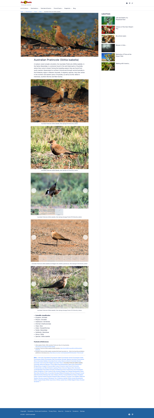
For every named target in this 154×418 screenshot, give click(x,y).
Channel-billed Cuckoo (53, 366)
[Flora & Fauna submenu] (62, 8)
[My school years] (108, 39)
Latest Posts (106, 14)
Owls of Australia (49, 373)
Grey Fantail (67, 369)
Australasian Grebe (78, 357)
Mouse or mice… (121, 45)
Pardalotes (67, 373)
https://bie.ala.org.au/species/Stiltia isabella (45, 346)
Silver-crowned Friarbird (40, 376)
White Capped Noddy (39, 380)
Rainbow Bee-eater (49, 374)
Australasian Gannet (67, 357)
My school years (121, 36)
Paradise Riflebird (59, 373)
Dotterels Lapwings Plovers (55, 368)
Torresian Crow (71, 376)
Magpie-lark (65, 371)
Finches (52, 369)
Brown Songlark (43, 366)
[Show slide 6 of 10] (76, 258)
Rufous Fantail (63, 374)
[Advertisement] (59, 395)
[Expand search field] (133, 3)
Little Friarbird (48, 371)
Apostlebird (47, 357)
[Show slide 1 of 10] (35, 258)
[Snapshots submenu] (71, 8)
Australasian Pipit (49, 359)
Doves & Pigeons (67, 368)
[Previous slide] (33, 190)
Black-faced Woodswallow (61, 364)
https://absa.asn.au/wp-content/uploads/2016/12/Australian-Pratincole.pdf (66, 352)
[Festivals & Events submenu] (51, 8)
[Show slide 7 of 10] (84, 258)
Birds (35, 357)
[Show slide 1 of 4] (35, 212)
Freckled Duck (59, 369)
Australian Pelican (58, 362)
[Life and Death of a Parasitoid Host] (108, 20)
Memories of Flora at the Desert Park (123, 55)
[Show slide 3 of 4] (51, 212)
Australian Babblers (43, 361)
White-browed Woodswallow (75, 378)
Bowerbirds (78, 364)
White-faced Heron (51, 380)
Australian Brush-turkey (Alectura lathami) (60, 361)
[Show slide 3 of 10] (51, 258)
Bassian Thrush (50, 364)
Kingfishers (41, 371)
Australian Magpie (48, 362)
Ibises (35, 371)
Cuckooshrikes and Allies (40, 368)
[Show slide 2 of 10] (43, 258)
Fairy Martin (47, 369)
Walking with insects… (123, 63)
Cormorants (76, 366)
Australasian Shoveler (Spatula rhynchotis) (66, 359)
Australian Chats (38, 362)
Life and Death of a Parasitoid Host (122, 18)
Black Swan (72, 364)
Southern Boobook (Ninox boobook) (56, 376)
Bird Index (41, 357)
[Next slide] (85, 190)
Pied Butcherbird (38, 374)
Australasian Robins (39, 359)
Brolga (36, 366)
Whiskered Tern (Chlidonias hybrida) (58, 378)
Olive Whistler (40, 373)
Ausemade (32, 414)
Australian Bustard (76, 361)
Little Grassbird (57, 371)
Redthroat (70, 374)
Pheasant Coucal (79, 373)
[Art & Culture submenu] (28, 8)
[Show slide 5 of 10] (67, 258)
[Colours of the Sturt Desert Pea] (108, 30)
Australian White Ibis (39, 364)
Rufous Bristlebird (78, 374)
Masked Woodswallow (74, 371)
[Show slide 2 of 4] (43, 212)
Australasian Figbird (56, 357)
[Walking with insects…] (108, 66)
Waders (77, 376)
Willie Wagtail (71, 380)
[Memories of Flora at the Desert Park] (108, 57)
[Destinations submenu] (38, 8)
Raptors (57, 374)
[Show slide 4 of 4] (59, 212)
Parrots (72, 373)
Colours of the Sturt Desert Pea (124, 28)
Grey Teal (73, 369)
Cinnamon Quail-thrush (66, 366)
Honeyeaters (79, 369)
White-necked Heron (62, 380)
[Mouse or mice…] (108, 48)
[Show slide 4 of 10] (59, 258)
